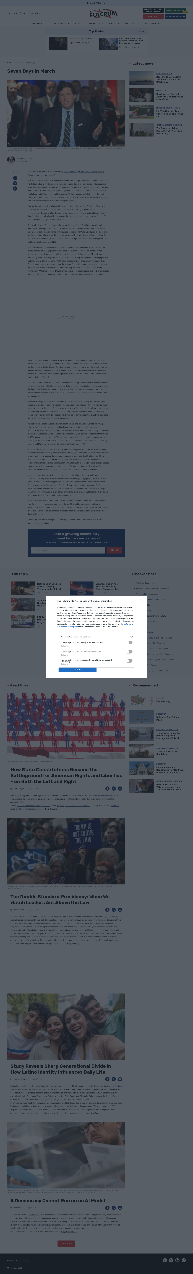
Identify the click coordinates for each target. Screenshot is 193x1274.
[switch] (129, 642)
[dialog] (96, 637)
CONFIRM (77, 670)
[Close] (141, 601)
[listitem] (96, 636)
